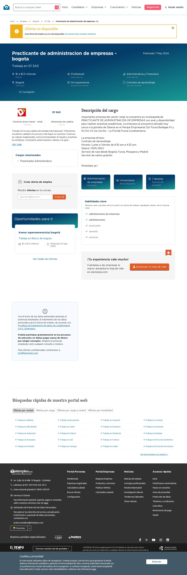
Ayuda (155, 515)
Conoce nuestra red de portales (52, 548)
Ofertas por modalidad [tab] (100, 410)
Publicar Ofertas (103, 488)
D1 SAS (56, 112)
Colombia (20, 528)
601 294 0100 (31, 485)
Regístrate (153, 7)
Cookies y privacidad (31, 556)
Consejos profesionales (135, 483)
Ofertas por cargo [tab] (45, 410)
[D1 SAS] (21, 112)
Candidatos (77, 7)
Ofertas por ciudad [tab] (23, 410)
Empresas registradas (77, 483)
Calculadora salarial (76, 488)
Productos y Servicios (105, 483)
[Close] (173, 26)
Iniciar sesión (175, 7)
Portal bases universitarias (164, 483)
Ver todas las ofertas (45, 259)
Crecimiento (117, 7)
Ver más (17, 144)
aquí (94, 569)
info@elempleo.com (28, 353)
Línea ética (157, 506)
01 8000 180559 (41, 489)
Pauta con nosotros (161, 488)
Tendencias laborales (134, 497)
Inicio (65, 7)
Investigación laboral (133, 492)
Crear (58, 197)
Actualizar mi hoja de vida (150, 266)
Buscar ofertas (73, 492)
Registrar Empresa (104, 479)
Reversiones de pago (162, 510)
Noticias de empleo (132, 479)
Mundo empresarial (133, 488)
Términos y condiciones (163, 501)
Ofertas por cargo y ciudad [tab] (71, 410)
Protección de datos (162, 497)
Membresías (72, 479)
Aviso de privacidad (161, 492)
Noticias (136, 7)
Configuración (73, 497)
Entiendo (156, 562)
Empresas (97, 7)
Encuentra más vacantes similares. (80, 34)
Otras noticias (130, 501)
